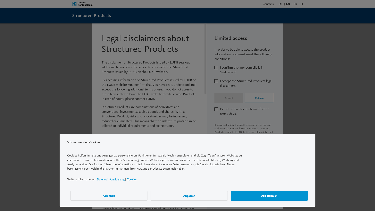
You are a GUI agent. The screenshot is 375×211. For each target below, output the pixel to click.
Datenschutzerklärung (110, 179)
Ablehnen (109, 196)
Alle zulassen (269, 196)
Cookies (132, 179)
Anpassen (189, 196)
